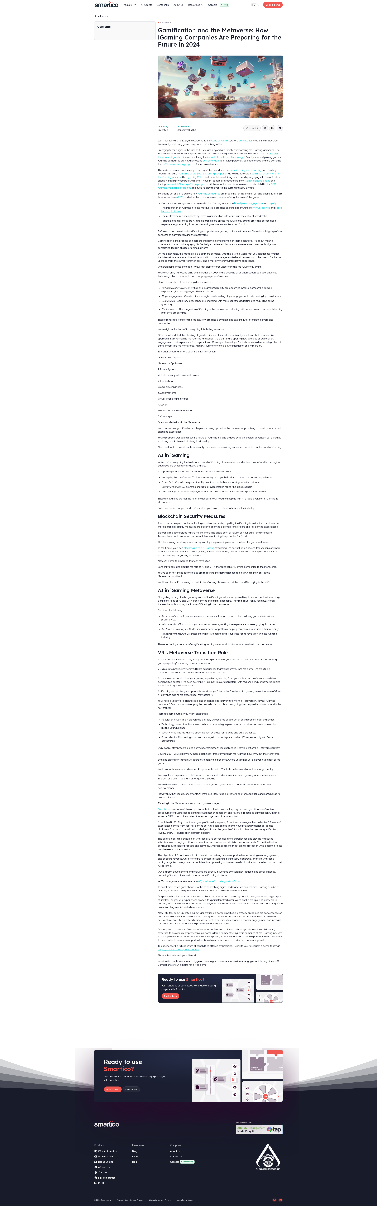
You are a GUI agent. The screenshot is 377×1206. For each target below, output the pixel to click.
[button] (129, 5)
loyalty (272, 203)
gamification (246, 140)
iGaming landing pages (257, 180)
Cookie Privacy (136, 1200)
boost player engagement (249, 203)
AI (177, 197)
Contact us (163, 4)
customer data (211, 160)
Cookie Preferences (154, 1200)
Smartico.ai (164, 809)
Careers (212, 4)
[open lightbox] (268, 1158)
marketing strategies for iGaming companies (203, 173)
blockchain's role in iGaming (199, 547)
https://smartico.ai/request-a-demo (178, 949)
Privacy (168, 1200)
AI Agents (146, 4)
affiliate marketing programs (179, 164)
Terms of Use (122, 1200)
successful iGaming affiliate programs (187, 184)
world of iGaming (220, 140)
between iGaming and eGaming (243, 170)
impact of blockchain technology (225, 157)
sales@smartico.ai (185, 1200)
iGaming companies (209, 193)
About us (178, 4)
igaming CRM (195, 177)
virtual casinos (262, 207)
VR (181, 197)
